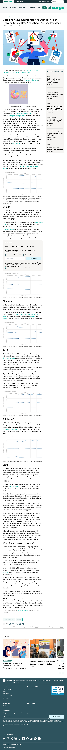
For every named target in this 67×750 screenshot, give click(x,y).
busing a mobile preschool (17, 116)
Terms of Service (14, 744)
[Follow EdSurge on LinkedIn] (23, 738)
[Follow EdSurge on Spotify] (35, 738)
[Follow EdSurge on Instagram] (8, 738)
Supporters (6, 693)
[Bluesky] (13, 624)
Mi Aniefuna (49, 139)
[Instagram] (10, 624)
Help (20, 744)
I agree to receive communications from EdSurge (18, 268)
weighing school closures (11, 429)
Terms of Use (12, 264)
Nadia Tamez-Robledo (9, 25)
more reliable (16, 143)
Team (4, 691)
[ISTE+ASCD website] (19, 1)
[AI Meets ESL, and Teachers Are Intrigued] (55, 147)
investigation (9, 230)
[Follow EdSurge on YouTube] (31, 738)
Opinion (13, 8)
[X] (17, 624)
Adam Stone (50, 151)
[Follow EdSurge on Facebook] (27, 738)
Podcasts (22, 8)
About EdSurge (7, 689)
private (5, 319)
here (36, 627)
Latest (4, 705)
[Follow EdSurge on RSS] (4, 738)
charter (32, 317)
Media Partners (7, 698)
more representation (24, 114)
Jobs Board (31, 703)
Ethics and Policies (8, 696)
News (5, 8)
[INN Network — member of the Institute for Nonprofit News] (57, 690)
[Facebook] (23, 624)
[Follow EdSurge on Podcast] (39, 738)
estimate (6, 572)
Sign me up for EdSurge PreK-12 (14, 254)
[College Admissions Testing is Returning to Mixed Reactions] (55, 81)
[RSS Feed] (4, 624)
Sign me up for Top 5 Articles (31, 254)
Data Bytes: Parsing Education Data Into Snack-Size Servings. (21, 71)
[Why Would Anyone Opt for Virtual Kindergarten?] (55, 135)
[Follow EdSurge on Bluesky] (15, 738)
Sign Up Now (33, 258)
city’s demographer (9, 358)
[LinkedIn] (20, 624)
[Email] (7, 624)
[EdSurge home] (8, 1)
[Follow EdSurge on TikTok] (19, 738)
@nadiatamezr (23, 610)
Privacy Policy (20, 264)
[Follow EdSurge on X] (11, 738)
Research (32, 8)
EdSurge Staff (50, 98)
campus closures (14, 486)
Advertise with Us (33, 687)
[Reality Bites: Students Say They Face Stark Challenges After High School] (55, 108)
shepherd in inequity (31, 80)
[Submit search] (62, 1)
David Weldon (50, 84)
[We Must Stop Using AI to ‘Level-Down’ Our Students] (55, 122)
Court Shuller (50, 125)
